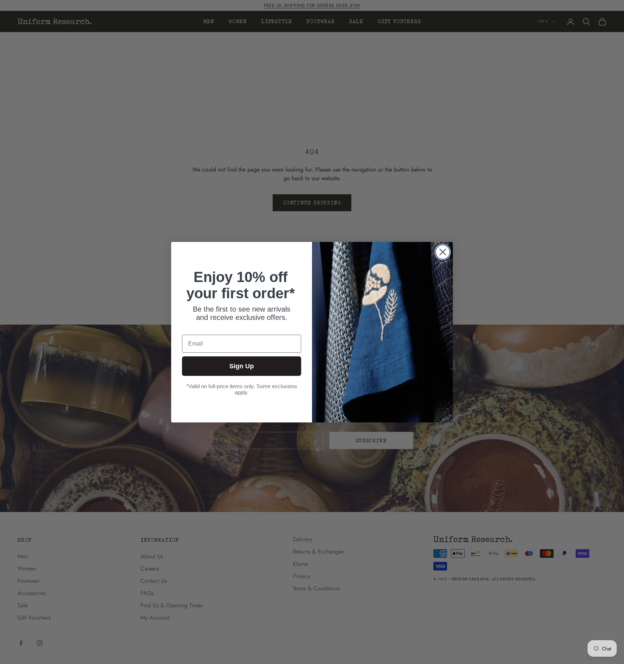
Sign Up (241, 366)
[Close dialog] (443, 252)
